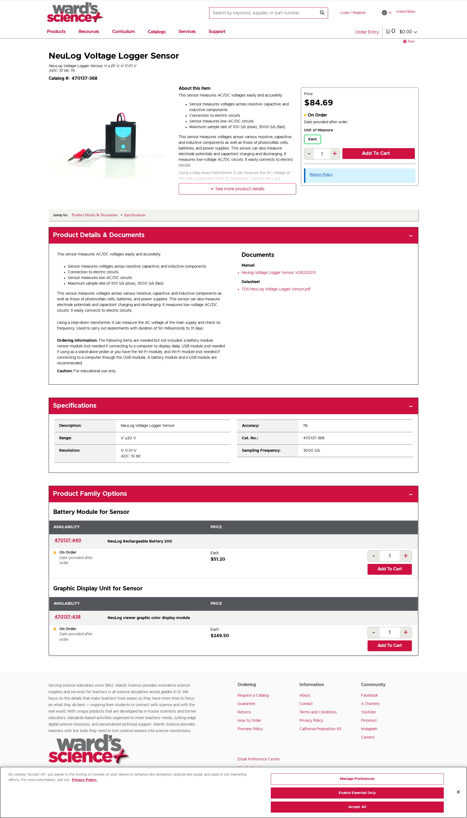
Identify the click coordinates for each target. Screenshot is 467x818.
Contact (306, 704)
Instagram (369, 729)
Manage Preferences (357, 779)
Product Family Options (90, 494)
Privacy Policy (311, 721)
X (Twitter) (370, 704)
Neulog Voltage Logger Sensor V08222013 (279, 273)
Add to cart (376, 153)
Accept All (357, 807)
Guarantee (246, 704)
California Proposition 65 (320, 729)
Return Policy (321, 174)
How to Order (249, 721)
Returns (244, 712)
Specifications (74, 406)
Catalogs (157, 32)
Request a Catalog (253, 695)
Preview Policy (250, 729)
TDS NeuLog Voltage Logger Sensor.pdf (276, 289)
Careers (368, 737)
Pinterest (369, 721)
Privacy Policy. (84, 780)
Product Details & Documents (99, 235)
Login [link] (345, 13)
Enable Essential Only (357, 793)
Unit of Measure (318, 130)
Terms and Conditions (318, 712)
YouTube (368, 712)
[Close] (458, 792)
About (304, 695)
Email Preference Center (259, 759)
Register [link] (359, 13)
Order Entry (367, 32)
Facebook (369, 695)
